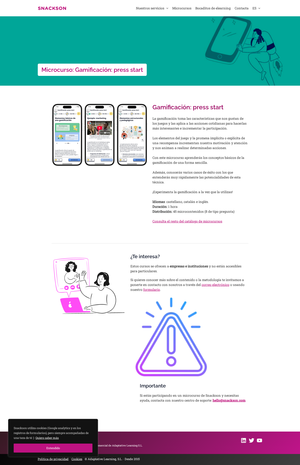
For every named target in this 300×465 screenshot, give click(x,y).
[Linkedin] (243, 440)
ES (254, 8)
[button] (166, 8)
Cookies (76, 459)
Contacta (242, 8)
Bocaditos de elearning (213, 8)
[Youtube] (259, 440)
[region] (53, 438)
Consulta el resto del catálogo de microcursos (187, 221)
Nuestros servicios (150, 8)
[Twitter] (251, 440)
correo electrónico (215, 284)
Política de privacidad (53, 459)
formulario (151, 289)
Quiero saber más (47, 438)
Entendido (53, 448)
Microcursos (181, 8)
